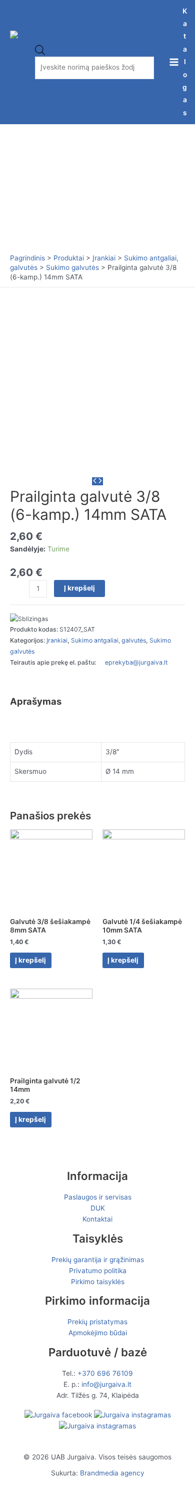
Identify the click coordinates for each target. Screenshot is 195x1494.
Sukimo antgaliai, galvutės (108, 640)
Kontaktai (97, 1219)
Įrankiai (57, 640)
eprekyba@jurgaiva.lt (136, 662)
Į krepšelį (79, 588)
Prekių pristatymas (98, 1322)
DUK (97, 1208)
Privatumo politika (97, 1271)
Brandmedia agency (112, 1473)
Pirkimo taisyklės (97, 1282)
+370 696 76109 (105, 1373)
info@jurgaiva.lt (107, 1384)
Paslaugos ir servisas (98, 1197)
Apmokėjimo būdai (97, 1333)
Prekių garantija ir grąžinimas (98, 1260)
